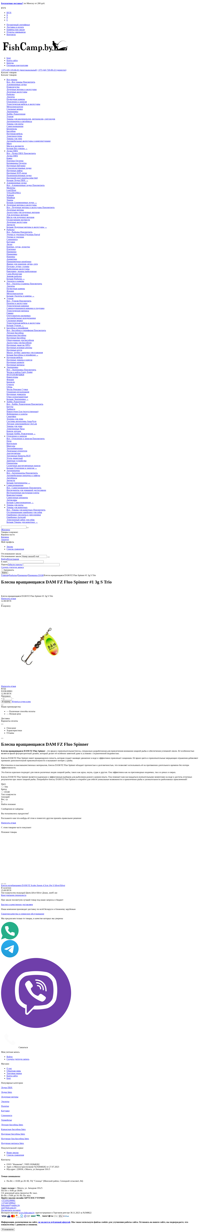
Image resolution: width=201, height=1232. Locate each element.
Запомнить (9, 570)
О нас (9, 1068)
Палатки (5, 1106)
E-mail (4, 561)
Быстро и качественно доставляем (17, 904)
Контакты (11, 34)
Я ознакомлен (8, 1229)
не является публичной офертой (54, 1222)
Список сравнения (15, 549)
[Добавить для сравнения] (2, 604)
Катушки (5, 1111)
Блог (9, 58)
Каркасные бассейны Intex (13, 1129)
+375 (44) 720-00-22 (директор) (52, 70)
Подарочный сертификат (18, 24)
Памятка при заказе (16, 29)
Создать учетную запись (12, 567)
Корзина (5, 537)
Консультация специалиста (13, 895)
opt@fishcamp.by (8, 1208)
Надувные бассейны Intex (13, 1134)
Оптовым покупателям (17, 65)
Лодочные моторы (9, 1097)
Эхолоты (5, 1101)
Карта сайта (12, 60)
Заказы (10, 546)
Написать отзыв (8, 598)
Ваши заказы (13, 1152)
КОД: (3, 689)
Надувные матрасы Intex (12, 1143)
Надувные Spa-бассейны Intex (15, 1138)
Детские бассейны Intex (12, 1125)
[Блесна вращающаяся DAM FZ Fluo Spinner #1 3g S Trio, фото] (40, 684)
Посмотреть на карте (11, 1210)
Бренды (10, 63)
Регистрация (13, 559)
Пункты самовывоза (16, 32)
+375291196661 (8, 1200)
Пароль (4, 564)
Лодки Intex (6, 1092)
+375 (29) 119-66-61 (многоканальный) (19, 70)
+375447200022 (8, 1203)
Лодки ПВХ (6, 1087)
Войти (4, 559)
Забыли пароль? (15, 564)
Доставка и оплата (15, 27)
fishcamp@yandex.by (10, 1205)
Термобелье (6, 1120)
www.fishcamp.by (27, 1213)
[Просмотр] (2, 883)
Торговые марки (14, 1073)
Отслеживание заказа (11, 556)
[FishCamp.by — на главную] (36, 53)
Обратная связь (14, 1071)
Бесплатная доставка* (12, 3)
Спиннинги (6, 1115)
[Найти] (27, 527)
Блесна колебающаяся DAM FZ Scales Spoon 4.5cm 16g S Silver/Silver (33, 885)
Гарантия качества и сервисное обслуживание (22, 914)
